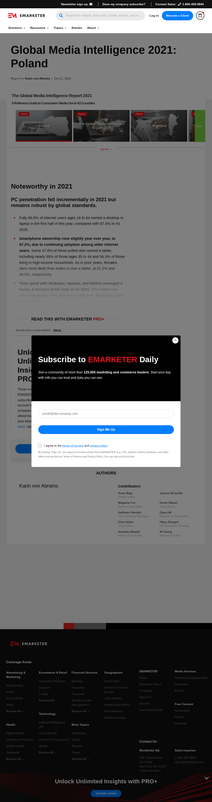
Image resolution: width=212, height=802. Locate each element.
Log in (154, 15)
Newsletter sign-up (74, 4)
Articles (76, 27)
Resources (37, 27)
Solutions (15, 27)
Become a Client (177, 15)
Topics (58, 27)
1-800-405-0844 (193, 4)
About (91, 27)
